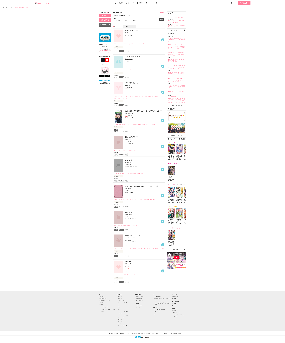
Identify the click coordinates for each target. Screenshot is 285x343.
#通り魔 (115, 150)
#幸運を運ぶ (131, 96)
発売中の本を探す (140, 296)
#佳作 (140, 275)
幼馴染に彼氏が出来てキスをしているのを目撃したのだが (142, 111)
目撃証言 (127, 212)
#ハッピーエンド (135, 199)
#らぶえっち (125, 124)
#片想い (143, 124)
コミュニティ (102, 311)
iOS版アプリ (175, 296)
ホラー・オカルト (121, 317)
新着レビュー (102, 302)
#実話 (128, 275)
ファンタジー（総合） (122, 302)
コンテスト (160, 3)
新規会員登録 (244, 3)
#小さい (115, 96)
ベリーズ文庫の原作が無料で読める (107, 309)
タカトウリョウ (128, 237)
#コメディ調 (132, 275)
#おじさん (120, 96)
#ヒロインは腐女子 (127, 199)
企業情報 (180, 333)
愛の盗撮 (127, 160)
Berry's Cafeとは (105, 24)
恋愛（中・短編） (121, 300)
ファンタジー (120, 304)
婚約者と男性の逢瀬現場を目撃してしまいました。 (140, 186)
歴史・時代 (120, 319)
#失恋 (147, 124)
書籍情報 (141, 3)
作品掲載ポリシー (124, 333)
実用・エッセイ (121, 309)
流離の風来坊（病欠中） (131, 113)
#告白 (150, 124)
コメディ (119, 323)
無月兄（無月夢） (129, 139)
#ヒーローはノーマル (151, 199)
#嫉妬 (134, 173)
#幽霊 (134, 248)
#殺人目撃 (122, 173)
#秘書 (115, 275)
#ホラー (115, 248)
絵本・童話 (120, 321)
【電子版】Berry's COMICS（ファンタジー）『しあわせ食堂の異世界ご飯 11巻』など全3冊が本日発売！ (176, 80)
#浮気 (115, 43)
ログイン (235, 2)
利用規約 (116, 333)
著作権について (146, 333)
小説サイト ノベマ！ (176, 312)
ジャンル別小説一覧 (103, 307)
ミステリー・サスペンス (123, 311)
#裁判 (115, 225)
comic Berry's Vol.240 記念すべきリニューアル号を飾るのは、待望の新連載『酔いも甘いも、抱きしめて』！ (176, 67)
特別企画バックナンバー (176, 135)
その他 (119, 327)
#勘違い (120, 199)
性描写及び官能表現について (135, 333)
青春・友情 (120, 313)
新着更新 (101, 304)
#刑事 (125, 70)
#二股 (140, 43)
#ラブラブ (130, 124)
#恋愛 (131, 173)
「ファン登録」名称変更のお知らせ (175, 17)
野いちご (174, 310)
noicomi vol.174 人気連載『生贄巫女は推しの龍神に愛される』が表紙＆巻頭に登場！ (176, 40)
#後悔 (153, 124)
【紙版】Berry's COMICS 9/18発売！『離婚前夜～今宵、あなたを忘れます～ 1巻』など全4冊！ (176, 73)
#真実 (122, 70)
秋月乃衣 (127, 188)
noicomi (137, 309)
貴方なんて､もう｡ (130, 30)
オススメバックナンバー (159, 314)
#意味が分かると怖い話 (127, 150)
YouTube (174, 305)
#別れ (118, 43)
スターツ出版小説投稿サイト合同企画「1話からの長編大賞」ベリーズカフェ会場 (162, 303)
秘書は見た (128, 261)
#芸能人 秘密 (137, 96)
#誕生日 (144, 43)
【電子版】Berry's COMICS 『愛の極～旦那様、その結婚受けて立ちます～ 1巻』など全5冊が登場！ (176, 60)
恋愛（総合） (120, 296)
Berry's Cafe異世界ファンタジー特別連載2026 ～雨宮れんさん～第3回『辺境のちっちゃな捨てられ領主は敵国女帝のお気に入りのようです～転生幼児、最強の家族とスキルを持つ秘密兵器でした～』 (176, 99)
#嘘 (128, 70)
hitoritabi (127, 162)
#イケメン (116, 124)
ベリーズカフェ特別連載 (159, 309)
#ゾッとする (161, 248)
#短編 (121, 43)
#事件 (115, 70)
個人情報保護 (174, 333)
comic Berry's (139, 305)
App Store (102, 75)
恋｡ (125, 33)
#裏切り (125, 43)
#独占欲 (135, 124)
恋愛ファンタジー (121, 307)
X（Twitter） (175, 303)
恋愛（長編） (120, 298)
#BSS (120, 124)
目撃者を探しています (131, 235)
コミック (150, 3)
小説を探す (120, 3)
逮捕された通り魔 (130, 137)
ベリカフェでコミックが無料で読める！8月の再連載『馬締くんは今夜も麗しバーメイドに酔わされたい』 (176, 54)
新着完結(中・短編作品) (104, 300)
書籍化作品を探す (176, 249)
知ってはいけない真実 (131, 56)
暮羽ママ (127, 264)
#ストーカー (116, 173)
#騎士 (144, 199)
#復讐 (122, 225)
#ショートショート (125, 248)
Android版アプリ (175, 298)
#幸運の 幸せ (124, 98)
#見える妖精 (150, 96)
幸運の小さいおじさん (131, 83)
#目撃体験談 (144, 96)
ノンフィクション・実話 (123, 315)
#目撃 (132, 43)
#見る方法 (155, 96)
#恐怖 (131, 248)
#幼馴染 (139, 124)
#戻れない (136, 43)
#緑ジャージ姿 (117, 98)
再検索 (161, 19)
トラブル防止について (165, 333)
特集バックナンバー (158, 311)
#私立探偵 (127, 173)
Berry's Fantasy (139, 307)
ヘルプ (104, 333)
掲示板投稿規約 (155, 333)
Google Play (107, 75)
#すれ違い (116, 199)
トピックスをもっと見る (176, 105)
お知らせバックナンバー (176, 30)
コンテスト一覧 (157, 296)
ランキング (131, 3)
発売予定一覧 (139, 298)
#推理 (124, 275)
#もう (129, 43)
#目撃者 (118, 70)
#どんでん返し (139, 248)
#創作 (137, 275)
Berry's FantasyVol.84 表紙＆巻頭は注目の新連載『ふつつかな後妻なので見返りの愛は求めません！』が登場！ (176, 86)
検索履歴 (162, 12)
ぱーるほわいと (128, 59)
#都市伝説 (125, 96)
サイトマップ (110, 333)
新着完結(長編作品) (103, 298)
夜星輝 (126, 85)
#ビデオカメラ (139, 173)
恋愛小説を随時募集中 (180, 184)
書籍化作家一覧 (139, 300)
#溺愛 (141, 199)
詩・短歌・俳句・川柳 (122, 325)
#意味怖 (134, 150)
